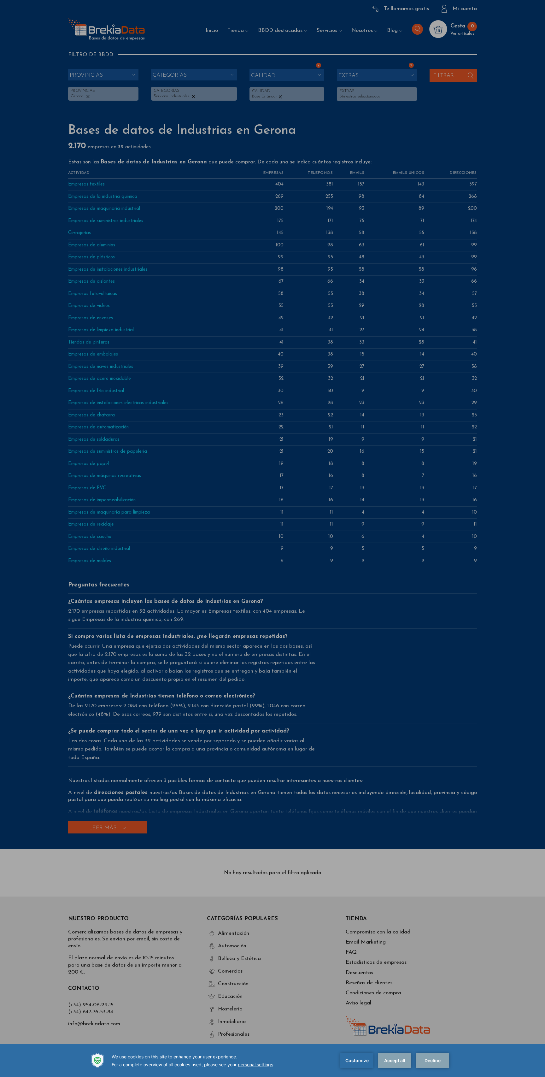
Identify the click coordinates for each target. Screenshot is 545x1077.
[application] (272, 1060)
